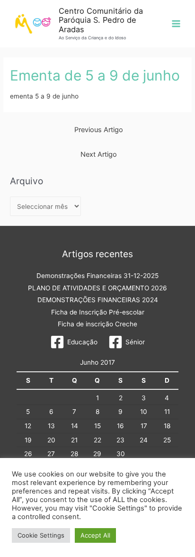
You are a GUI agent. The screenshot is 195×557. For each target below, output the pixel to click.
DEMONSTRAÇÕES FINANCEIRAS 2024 (97, 300)
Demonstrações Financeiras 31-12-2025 (97, 275)
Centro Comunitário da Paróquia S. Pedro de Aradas (101, 20)
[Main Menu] (176, 24)
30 (120, 454)
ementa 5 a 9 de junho (44, 96)
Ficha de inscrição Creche (97, 324)
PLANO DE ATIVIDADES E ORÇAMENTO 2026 (97, 288)
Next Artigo (98, 154)
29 (97, 454)
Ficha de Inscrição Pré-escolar (97, 312)
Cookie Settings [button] (41, 535)
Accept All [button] (95, 535)
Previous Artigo (98, 130)
